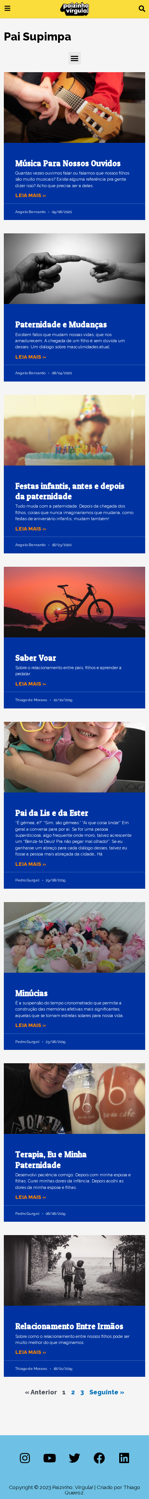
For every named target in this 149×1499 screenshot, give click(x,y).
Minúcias (31, 993)
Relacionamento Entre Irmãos (69, 1326)
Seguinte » (106, 1392)
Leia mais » (30, 195)
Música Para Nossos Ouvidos (68, 163)
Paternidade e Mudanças (61, 324)
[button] (142, 9)
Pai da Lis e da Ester (51, 813)
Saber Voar (35, 658)
